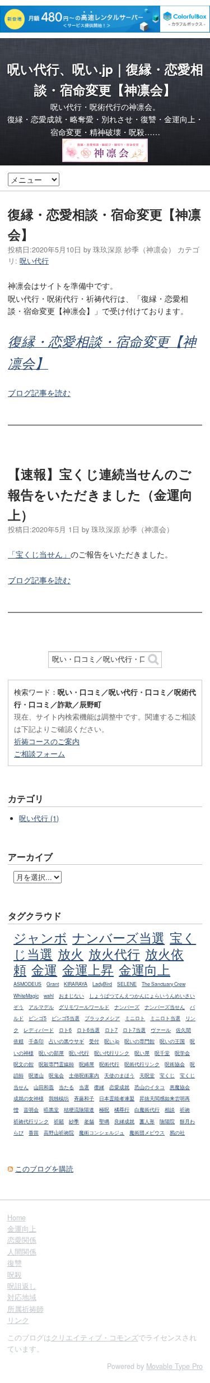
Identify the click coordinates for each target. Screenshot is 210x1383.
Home (16, 1218)
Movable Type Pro (174, 1366)
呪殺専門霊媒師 (56, 1064)
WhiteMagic (26, 995)
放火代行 (114, 953)
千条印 (36, 1041)
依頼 (18, 1041)
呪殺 (14, 1275)
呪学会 (182, 1053)
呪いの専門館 (139, 1041)
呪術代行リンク (142, 1064)
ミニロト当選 (165, 1018)
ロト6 (65, 1030)
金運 (44, 969)
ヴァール (161, 1030)
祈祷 (185, 1109)
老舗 (89, 1121)
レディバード (39, 1030)
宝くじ (167, 1075)
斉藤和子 (84, 1098)
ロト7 (111, 1030)
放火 (70, 953)
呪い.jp (111, 1041)
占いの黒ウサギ (66, 1041)
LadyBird (102, 984)
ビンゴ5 (37, 1018)
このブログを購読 (44, 1169)
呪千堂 (162, 1053)
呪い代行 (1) (39, 818)
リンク (18, 1320)
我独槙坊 (59, 1098)
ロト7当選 (134, 1030)
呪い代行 (34, 261)
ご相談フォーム (39, 753)
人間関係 (21, 1252)
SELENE (127, 984)
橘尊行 (121, 1109)
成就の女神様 (28, 1098)
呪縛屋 (86, 1064)
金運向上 (144, 969)
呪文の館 (23, 1064)
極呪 (104, 1109)
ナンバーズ (126, 1007)
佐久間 (183, 1030)
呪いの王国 (172, 1041)
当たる (66, 1087)
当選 (84, 1087)
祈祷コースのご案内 (47, 741)
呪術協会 (175, 1064)
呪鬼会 (56, 1075)
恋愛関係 (21, 1240)
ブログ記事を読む (39, 392)
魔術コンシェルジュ (101, 1132)
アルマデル (41, 1007)
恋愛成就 (119, 1087)
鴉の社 (177, 1132)
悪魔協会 (180, 1087)
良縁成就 (124, 1121)
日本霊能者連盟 (116, 1098)
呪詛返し (21, 1286)
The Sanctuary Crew (163, 984)
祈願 (59, 1121)
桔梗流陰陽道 (79, 1109)
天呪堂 (147, 1075)
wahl (49, 995)
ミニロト (135, 1018)
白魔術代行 (147, 1109)
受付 (94, 1041)
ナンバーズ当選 (118, 937)
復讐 (14, 1263)
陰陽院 (167, 1121)
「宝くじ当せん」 (39, 554)
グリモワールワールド (84, 1007)
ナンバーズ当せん (164, 1007)
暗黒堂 (51, 1109)
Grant (52, 984)
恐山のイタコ (149, 1087)
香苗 (34, 1132)
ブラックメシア (102, 1018)
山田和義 (44, 1087)
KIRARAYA (75, 984)
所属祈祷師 (25, 1309)
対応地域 (21, 1297)
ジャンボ (40, 937)
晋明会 (31, 1109)
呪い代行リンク (111, 1053)
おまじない (71, 995)
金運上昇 (88, 969)
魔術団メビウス (147, 1132)
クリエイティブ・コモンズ (94, 1338)
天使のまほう (119, 1075)
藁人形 (147, 1121)
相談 (170, 1109)
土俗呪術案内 (84, 1075)
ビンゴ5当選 (66, 1018)
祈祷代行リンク (31, 1121)
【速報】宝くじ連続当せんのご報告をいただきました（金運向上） (100, 494)
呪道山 (36, 1075)
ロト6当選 (88, 1030)
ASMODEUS (27, 984)
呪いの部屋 (51, 1053)
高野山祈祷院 (59, 1132)
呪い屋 (142, 1053)
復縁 (99, 1087)
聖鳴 (104, 1121)
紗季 (74, 1121)
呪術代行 (109, 1064)
